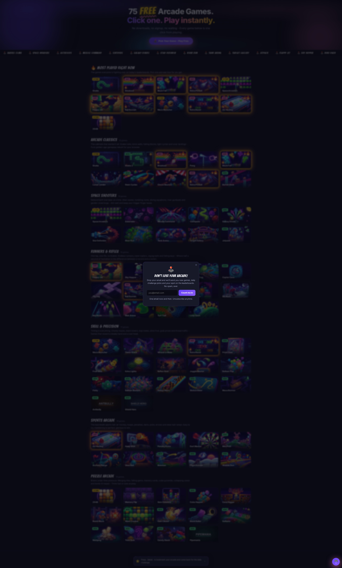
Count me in (187, 293)
